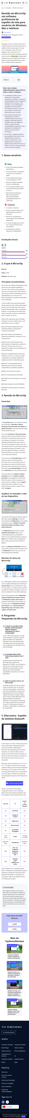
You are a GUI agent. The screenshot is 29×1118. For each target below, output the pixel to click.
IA (15, 1056)
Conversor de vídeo (7, 1045)
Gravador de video (20, 1045)
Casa (3, 8)
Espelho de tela (6, 37)
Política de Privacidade (8, 1080)
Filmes (3, 1062)
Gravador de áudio (7, 1059)
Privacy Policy (18, 1116)
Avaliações (8, 8)
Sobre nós (5, 1072)
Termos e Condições (7, 1083)
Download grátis (9, 1032)
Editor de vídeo (19, 1048)
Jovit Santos (7, 32)
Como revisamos (6, 1086)
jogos (16, 1062)
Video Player (5, 1048)
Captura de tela (6, 1051)
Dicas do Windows (20, 1051)
